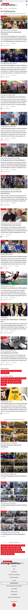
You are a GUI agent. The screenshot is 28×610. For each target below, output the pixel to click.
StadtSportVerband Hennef (7, 549)
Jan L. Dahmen (5, 236)
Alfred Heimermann (6, 45)
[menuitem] (26, 1)
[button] (7, 424)
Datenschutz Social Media (14, 574)
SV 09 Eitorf (21, 545)
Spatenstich (4, 545)
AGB (14, 569)
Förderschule (17, 380)
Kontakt (14, 580)
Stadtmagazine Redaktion (7, 299)
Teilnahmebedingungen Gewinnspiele (14, 586)
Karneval (10, 380)
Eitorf (2, 106)
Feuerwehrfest (5, 552)
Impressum (14, 566)
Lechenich (4, 382)
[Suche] (1, 1)
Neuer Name (18, 549)
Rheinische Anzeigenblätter (9, 4)
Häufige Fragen (14, 591)
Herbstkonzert (17, 382)
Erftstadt (2, 362)
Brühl (2, 297)
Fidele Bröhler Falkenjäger (14, 547)
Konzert (10, 382)
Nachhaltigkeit (14, 594)
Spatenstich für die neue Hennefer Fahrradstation (11, 191)
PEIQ (16, 601)
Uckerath (18, 378)
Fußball (23, 378)
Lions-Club (12, 552)
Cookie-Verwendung (14, 577)
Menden (3, 554)
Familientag (4, 547)
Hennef (2, 43)
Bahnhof (3, 384)
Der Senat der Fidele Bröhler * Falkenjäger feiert (14, 319)
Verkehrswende (20, 552)
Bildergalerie (4, 378)
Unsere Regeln (14, 588)
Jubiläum (11, 378)
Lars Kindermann (6, 413)
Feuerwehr (4, 380)
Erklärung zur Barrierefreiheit (14, 597)
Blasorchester (10, 554)
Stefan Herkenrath (6, 108)
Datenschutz (14, 571)
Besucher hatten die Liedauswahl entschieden (11, 32)
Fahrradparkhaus (13, 545)
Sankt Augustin (4, 266)
